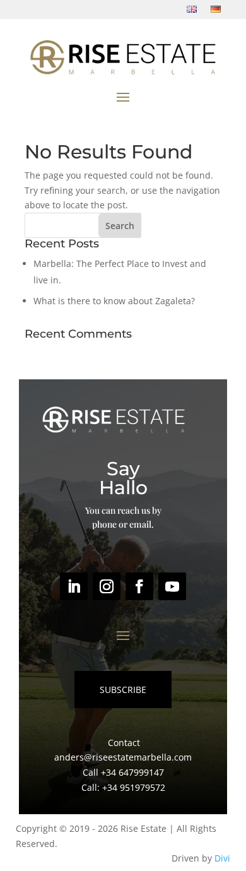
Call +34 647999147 (123, 772)
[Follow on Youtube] (172, 586)
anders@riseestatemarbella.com (123, 757)
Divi (222, 858)
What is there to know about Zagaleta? (114, 301)
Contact (124, 743)
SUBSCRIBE (123, 690)
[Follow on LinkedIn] (74, 586)
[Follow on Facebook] (139, 586)
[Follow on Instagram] (106, 586)
